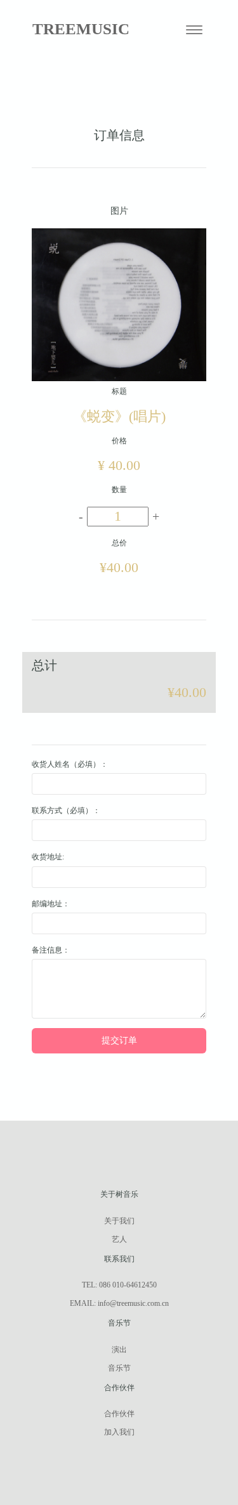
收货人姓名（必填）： (70, 764)
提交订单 (119, 1040)
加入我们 (119, 1432)
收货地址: (48, 856)
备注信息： (51, 950)
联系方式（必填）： (66, 810)
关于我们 (119, 1220)
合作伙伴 (119, 1413)
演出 (119, 1349)
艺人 (119, 1239)
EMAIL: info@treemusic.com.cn (119, 1303)
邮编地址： (51, 903)
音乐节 (119, 1368)
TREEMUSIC (80, 28)
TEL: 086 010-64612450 (119, 1284)
